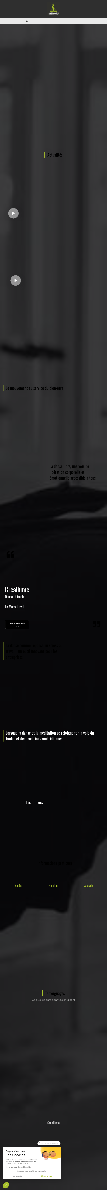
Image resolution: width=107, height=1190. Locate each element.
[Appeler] (27, 21)
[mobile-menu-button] (80, 21)
